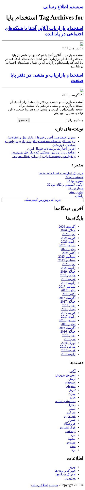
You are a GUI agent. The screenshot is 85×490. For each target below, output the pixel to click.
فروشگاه (70, 423)
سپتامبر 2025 (67, 256)
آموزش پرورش (65, 375)
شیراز (72, 420)
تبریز (72, 390)
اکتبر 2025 (69, 252)
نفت (73, 446)
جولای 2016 (68, 331)
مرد (73, 435)
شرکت (71, 412)
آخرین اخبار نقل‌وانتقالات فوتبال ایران (51, 148)
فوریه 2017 (68, 312)
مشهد (72, 438)
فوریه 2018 (68, 279)
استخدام (70, 382)
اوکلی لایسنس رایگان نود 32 (65, 184)
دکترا (72, 405)
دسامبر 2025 (67, 245)
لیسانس (70, 431)
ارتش (72, 378)
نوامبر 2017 (68, 290)
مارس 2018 (68, 275)
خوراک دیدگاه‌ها (66, 474)
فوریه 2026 (68, 237)
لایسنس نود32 (74, 177)
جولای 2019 (68, 271)
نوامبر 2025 (68, 249)
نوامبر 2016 (68, 324)
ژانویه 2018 (68, 282)
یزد (74, 450)
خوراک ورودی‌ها (65, 470)
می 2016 (70, 339)
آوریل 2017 (68, 309)
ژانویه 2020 (68, 267)
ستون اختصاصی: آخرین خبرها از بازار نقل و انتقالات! (42, 137)
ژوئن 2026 (69, 234)
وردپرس (70, 478)
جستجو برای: (75, 120)
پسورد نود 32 (75, 180)
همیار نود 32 (75, 188)
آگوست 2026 (67, 226)
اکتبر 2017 (69, 294)
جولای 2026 (68, 230)
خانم (73, 397)
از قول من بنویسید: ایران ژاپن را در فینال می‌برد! (44, 156)
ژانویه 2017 (68, 316)
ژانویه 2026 (68, 241)
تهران (72, 393)
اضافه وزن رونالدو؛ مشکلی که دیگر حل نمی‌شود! (43, 152)
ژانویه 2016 (68, 354)
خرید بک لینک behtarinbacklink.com (61, 173)
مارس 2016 (68, 346)
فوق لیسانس (67, 427)
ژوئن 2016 (69, 335)
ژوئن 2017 (69, 305)
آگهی (72, 371)
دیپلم (72, 408)
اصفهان (71, 386)
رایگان (79, 195)
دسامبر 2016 (67, 320)
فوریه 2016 (68, 350)
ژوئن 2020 (69, 264)
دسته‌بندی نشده (65, 401)
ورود (72, 466)
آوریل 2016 (68, 342)
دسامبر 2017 (67, 286)
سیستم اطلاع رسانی (63, 6)
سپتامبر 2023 (67, 260)
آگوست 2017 (67, 297)
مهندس (71, 442)
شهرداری (69, 416)
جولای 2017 (68, 301)
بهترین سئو (76, 192)
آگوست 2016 (67, 327)
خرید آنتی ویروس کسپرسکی (42, 199)
